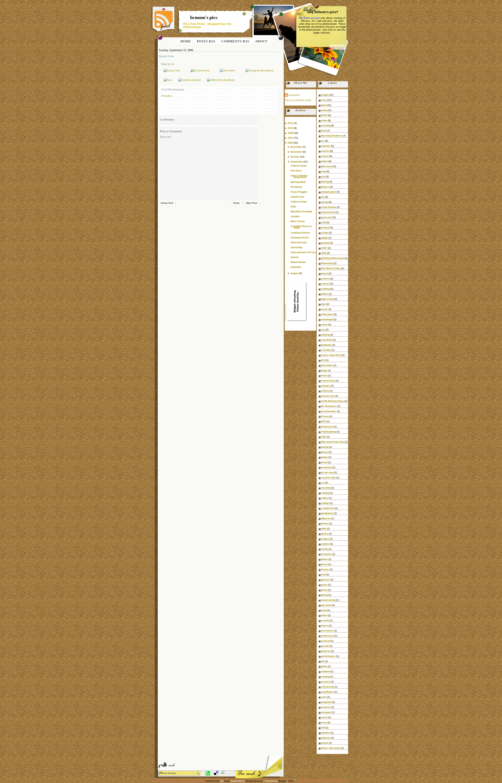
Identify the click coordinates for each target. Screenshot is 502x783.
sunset (325, 156)
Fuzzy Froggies (299, 192)
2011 (290, 123)
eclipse (325, 539)
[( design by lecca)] (223, 773)
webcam (325, 737)
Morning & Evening (301, 211)
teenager (326, 712)
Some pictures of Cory (303, 252)
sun (323, 329)
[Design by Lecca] (208, 774)
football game (328, 192)
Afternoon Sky (299, 242)
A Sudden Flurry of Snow (301, 227)
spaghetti (326, 702)
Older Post (251, 203)
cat (323, 482)
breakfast (326, 467)
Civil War (326, 350)
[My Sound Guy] (200, 70)
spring (324, 202)
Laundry (295, 216)
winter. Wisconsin (330, 748)
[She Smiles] (227, 70)
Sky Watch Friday (331, 268)
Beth (323, 130)
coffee (324, 498)
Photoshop (327, 263)
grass (324, 584)
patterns (325, 651)
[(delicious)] (216, 774)
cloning (325, 493)
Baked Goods (298, 262)
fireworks (326, 554)
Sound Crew (166, 56)
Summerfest (328, 212)
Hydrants (296, 267)
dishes (324, 523)
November (296, 152)
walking (325, 334)
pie (322, 661)
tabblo (324, 237)
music (324, 309)
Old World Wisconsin (332, 258)
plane (324, 666)
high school (327, 299)
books (324, 457)
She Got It (296, 170)
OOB (323, 253)
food (323, 171)
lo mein (325, 620)
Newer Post (167, 203)
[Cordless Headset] (189, 80)
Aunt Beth (326, 340)
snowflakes (327, 692)
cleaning (325, 487)
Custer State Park (331, 355)
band (323, 105)
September (296, 161)
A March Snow (299, 165)
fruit (323, 574)
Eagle (324, 370)
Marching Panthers (331, 135)
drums (324, 533)
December (296, 147)
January (325, 385)
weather (325, 732)
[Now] (168, 80)
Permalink (166, 96)
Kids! (293, 206)
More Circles (298, 221)
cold (323, 222)
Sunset (294, 257)
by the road (327, 472)
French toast (328, 380)
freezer (325, 569)
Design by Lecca (254, 781)
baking (324, 447)
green (324, 590)
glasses (325, 579)
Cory (323, 100)
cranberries (327, 508)
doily (323, 528)
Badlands (326, 345)
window (325, 243)
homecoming (328, 600)
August (294, 273)
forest (324, 564)
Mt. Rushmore (329, 406)
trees (324, 722)
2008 (290, 133)
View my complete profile (298, 100)
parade (325, 646)
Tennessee (327, 426)
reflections (327, 314)
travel (324, 717)
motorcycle (327, 635)
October (294, 156)
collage (325, 503)
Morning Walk (298, 182)
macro (324, 625)
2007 (290, 138)
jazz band (326, 605)
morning (325, 125)
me (172, 64)
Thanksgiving (328, 431)
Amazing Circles (300, 237)
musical (325, 641)
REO (323, 421)
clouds (324, 95)
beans (324, 452)
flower (324, 559)
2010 (290, 128)
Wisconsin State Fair (332, 442)
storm (324, 324)
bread (324, 462)
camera (325, 278)
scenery (325, 681)
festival (325, 227)
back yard (326, 217)
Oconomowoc (328, 411)
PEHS (324, 115)
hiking (324, 595)
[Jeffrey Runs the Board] (220, 80)
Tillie (323, 436)
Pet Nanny (296, 187)
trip (323, 727)
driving (325, 181)
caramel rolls (328, 477)
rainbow (325, 671)
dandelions (327, 513)
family (324, 549)
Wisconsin (327, 166)
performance (328, 656)
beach (324, 273)
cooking (325, 288)
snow (324, 110)
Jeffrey (325, 391)
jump (323, 610)
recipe (324, 232)
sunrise (325, 151)
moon (324, 120)
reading (325, 676)
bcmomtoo (294, 95)
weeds (324, 743)
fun (323, 197)
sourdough (327, 319)
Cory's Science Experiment (299, 176)
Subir (291, 781)
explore (325, 544)
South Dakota (328, 207)
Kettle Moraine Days (332, 401)
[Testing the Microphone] (259, 70)
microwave (327, 630)
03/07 (324, 248)
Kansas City (328, 396)
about (261, 41)
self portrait (327, 686)
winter (324, 161)
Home (236, 203)
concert (325, 283)
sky (323, 176)
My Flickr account (309, 17)
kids (323, 304)
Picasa (325, 416)
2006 (290, 142)
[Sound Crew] (172, 70)
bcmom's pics (203, 17)
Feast (324, 375)
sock (323, 697)
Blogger (282, 781)
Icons (227, 781)
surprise (325, 707)
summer (325, 146)
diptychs (326, 518)
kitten (324, 615)
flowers (325, 186)
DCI (323, 360)
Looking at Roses (300, 232)
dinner (324, 294)
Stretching (296, 247)
